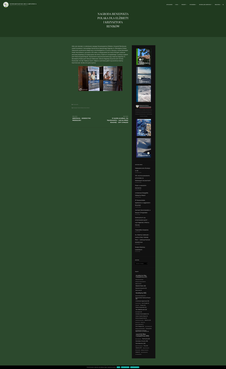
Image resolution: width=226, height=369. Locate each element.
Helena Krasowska (140, 307)
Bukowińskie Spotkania (140, 295)
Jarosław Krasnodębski (142, 313)
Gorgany (143, 305)
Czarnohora (138, 303)
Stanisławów (140, 343)
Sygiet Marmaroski (138, 345)
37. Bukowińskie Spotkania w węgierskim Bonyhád (142, 203)
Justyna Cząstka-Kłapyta (141, 316)
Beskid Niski (141, 286)
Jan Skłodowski (141, 309)
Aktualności (169, 4)
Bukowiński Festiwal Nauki (143, 298)
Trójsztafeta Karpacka (141, 230)
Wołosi (137, 352)
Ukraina (139, 347)
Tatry (145, 345)
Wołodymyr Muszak (144, 350)
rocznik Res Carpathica (142, 335)
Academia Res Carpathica (141, 276)
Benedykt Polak (76, 107)
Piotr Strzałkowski (148, 326)
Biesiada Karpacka (141, 288)
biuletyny (141, 293)
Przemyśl (148, 328)
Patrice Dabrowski (139, 324)
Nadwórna (147, 320)
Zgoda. (118, 367)
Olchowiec (137, 322)
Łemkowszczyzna (144, 352)
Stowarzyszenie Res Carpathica (23, 4)
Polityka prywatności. (135, 367)
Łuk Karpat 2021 (138, 354)
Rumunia (146, 338)
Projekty (184, 4)
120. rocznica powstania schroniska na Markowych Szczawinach (142, 178)
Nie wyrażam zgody (125, 367)
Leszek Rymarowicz (139, 320)
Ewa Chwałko (145, 303)
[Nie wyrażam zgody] (224, 367)
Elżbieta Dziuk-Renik (84, 107)
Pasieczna (143, 322)
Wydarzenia (192, 4)
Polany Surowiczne (140, 328)
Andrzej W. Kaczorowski (140, 281)
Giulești (137, 305)
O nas (176, 4)
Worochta (137, 350)
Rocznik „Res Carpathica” (205, 4)
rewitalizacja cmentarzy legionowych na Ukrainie (142, 331)
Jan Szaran (138, 311)
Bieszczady (138, 290)
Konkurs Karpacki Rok (141, 318)
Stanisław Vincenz (142, 341)
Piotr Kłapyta (139, 326)
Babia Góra (138, 283)
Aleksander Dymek (139, 279)
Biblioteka (217, 4)
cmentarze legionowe (142, 301)
